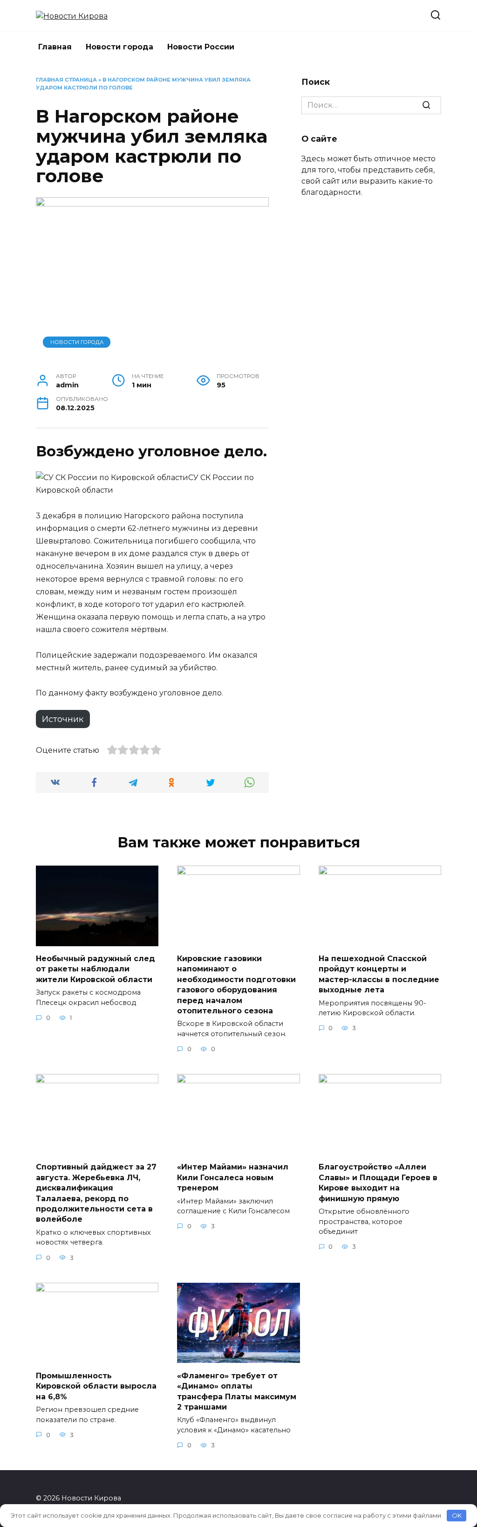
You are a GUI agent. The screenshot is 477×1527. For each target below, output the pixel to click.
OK (457, 1515)
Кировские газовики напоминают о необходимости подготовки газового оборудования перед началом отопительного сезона (236, 984)
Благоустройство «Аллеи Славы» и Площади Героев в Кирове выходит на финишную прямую (378, 1182)
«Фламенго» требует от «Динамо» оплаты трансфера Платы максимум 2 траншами (236, 1391)
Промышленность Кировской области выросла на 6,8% (96, 1386)
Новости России (200, 46)
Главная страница (66, 79)
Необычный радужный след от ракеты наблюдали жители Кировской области (95, 969)
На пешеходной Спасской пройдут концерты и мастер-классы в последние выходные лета (379, 974)
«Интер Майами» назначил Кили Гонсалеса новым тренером (232, 1177)
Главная (55, 46)
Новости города (119, 46)
